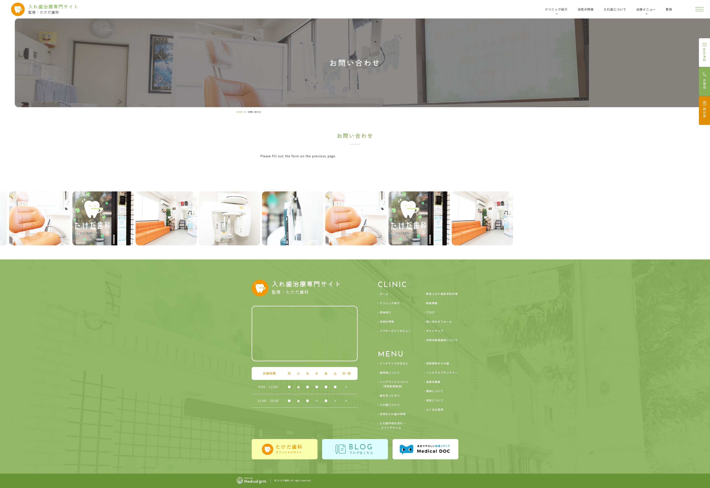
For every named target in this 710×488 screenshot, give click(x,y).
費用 (669, 9)
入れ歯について (615, 9)
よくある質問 (435, 409)
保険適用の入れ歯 (437, 363)
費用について (435, 391)
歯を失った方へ (390, 395)
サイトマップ (435, 331)
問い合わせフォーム (439, 321)
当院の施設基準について (442, 340)
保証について (435, 400)
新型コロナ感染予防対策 (442, 294)
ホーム (384, 294)
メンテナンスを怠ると (394, 363)
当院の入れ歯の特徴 (393, 414)
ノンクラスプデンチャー (442, 372)
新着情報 (432, 303)
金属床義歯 (433, 382)
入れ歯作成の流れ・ (393, 425)
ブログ (430, 312)
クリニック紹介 (390, 303)
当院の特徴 (586, 9)
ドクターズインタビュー (395, 331)
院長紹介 (385, 312)
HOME (239, 111)
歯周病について (390, 372)
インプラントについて (394, 384)
